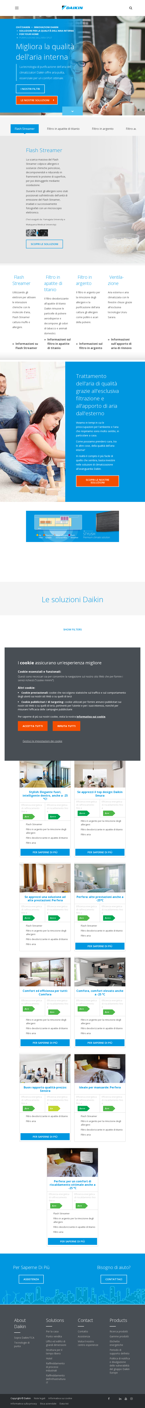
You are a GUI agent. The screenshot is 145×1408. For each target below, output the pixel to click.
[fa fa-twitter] (114, 1398)
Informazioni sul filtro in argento (91, 346)
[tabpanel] (72, 199)
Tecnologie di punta (22, 1344)
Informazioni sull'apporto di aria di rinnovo (121, 343)
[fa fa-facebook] (109, 1398)
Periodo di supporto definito (119, 1351)
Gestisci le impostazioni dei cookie (42, 741)
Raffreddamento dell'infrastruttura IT (55, 1379)
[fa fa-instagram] (131, 1398)
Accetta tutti (33, 726)
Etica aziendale (48, 1403)
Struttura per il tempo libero (54, 1351)
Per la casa (52, 1331)
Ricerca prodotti (119, 1331)
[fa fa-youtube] (126, 1398)
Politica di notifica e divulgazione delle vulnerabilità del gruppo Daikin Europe (120, 1365)
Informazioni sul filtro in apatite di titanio (59, 343)
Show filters (72, 629)
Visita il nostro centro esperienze (88, 1343)
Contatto (83, 1331)
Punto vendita (54, 1336)
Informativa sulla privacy (24, 1403)
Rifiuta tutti (66, 726)
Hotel (49, 1358)
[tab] (25, 128)
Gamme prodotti (119, 1336)
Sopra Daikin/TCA (24, 1337)
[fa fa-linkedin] (120, 1398)
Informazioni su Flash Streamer (27, 346)
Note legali (39, 1398)
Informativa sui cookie (60, 1398)
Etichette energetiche (116, 1343)
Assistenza (84, 1336)
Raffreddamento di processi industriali (55, 1367)
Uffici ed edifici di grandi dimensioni (56, 1343)
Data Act (64, 1403)
